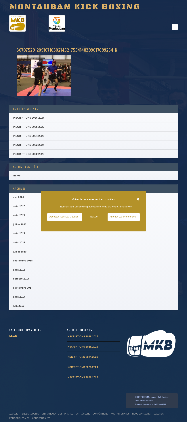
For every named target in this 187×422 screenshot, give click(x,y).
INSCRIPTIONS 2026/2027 (28, 117)
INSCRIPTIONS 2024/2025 (28, 135)
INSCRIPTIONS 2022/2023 (28, 154)
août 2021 (19, 242)
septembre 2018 (23, 260)
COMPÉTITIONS (100, 414)
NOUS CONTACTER (141, 414)
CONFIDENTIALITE (41, 418)
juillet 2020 (19, 251)
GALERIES (159, 414)
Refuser (94, 216)
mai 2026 (18, 197)
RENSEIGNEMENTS (30, 414)
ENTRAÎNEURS (83, 414)
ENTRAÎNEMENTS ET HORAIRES (57, 414)
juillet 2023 (19, 224)
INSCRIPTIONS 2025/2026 (28, 126)
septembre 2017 (23, 287)
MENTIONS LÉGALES (19, 418)
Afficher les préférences (123, 216)
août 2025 (19, 206)
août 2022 (19, 233)
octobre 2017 (21, 278)
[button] (138, 199)
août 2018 (19, 269)
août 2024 (19, 215)
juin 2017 (18, 305)
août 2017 (19, 296)
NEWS (16, 175)
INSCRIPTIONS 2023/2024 (28, 144)
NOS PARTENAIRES (120, 414)
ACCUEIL (13, 414)
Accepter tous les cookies (64, 216)
